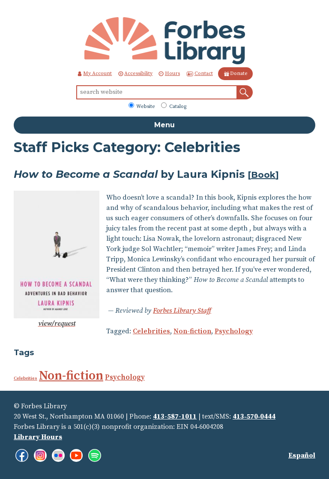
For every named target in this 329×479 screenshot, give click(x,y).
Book (263, 175)
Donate (239, 73)
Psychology (234, 331)
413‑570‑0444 (254, 416)
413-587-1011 (175, 416)
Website (145, 106)
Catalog (177, 106)
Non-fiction (192, 331)
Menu (164, 125)
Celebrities (151, 331)
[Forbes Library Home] (164, 40)
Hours (172, 73)
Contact (203, 73)
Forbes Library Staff (182, 310)
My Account (97, 73)
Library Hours (38, 437)
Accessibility (138, 73)
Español (301, 455)
